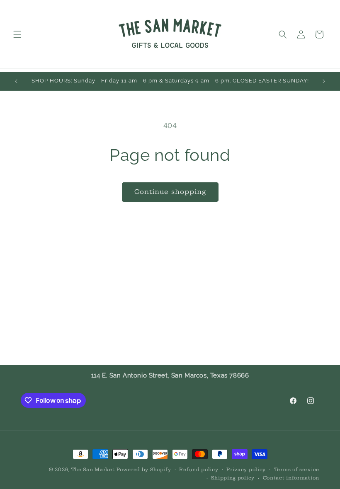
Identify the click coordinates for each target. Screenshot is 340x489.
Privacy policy (246, 469)
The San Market (93, 469)
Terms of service (296, 469)
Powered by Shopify (144, 469)
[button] (17, 34)
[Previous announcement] (16, 81)
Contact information (291, 478)
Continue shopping (170, 192)
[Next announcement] (324, 81)
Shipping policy (233, 478)
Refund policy (198, 469)
